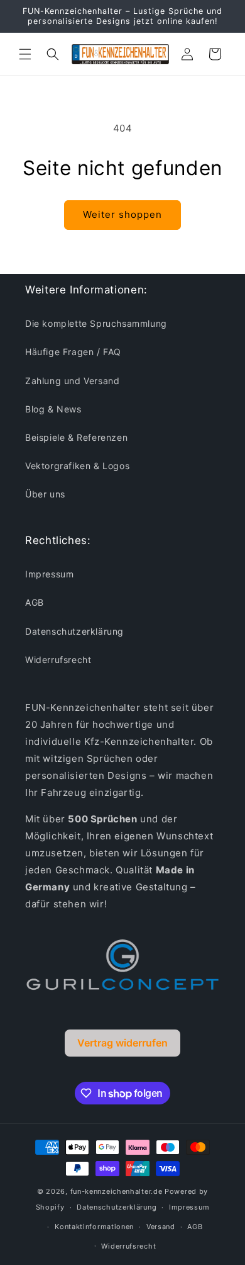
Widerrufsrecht (58, 659)
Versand (160, 1226)
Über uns (45, 494)
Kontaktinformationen (94, 1226)
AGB (34, 602)
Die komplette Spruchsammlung (96, 323)
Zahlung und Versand (72, 380)
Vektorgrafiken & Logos (77, 465)
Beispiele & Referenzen (76, 437)
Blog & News (53, 409)
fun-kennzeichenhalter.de (116, 1191)
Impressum (49, 574)
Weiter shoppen (122, 214)
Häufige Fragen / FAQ (73, 351)
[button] (25, 54)
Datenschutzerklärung (74, 631)
